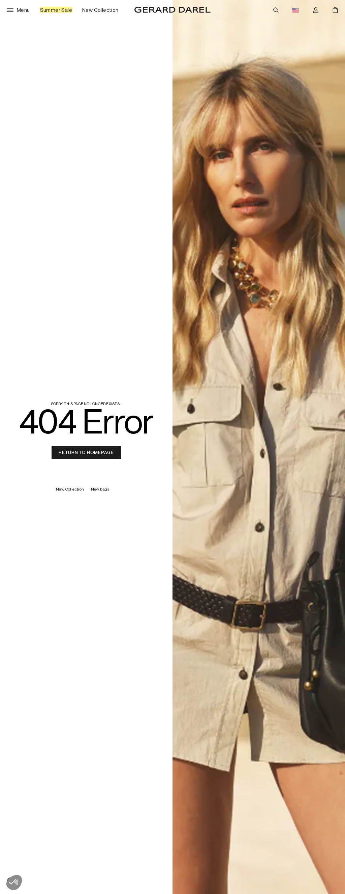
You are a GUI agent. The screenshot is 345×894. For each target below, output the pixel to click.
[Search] (276, 10)
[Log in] (316, 10)
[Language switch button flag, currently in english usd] (295, 10)
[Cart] (335, 10)
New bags (100, 489)
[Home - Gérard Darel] (172, 10)
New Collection (70, 489)
